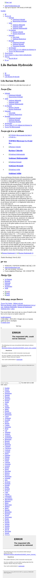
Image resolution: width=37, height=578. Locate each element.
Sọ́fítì (10, 23)
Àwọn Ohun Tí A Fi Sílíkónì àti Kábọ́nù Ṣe (22, 49)
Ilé (5, 14)
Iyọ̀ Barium (12, 30)
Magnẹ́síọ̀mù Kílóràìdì (20, 21)
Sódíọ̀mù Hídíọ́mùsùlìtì (20, 28)
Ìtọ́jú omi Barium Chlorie (8, 305)
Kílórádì (11, 18)
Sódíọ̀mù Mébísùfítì (19, 25)
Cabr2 (12, 309)
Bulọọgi (7, 75)
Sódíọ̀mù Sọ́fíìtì (17, 26)
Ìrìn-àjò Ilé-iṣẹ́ (13, 58)
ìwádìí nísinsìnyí (6, 317)
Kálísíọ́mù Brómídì (19, 42)
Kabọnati (11, 35)
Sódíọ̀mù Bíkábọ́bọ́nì (19, 39)
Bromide (11, 41)
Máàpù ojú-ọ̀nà (18, 303)
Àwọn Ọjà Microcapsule (16, 51)
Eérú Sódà (16, 37)
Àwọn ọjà (8, 16)
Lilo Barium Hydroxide (12, 77)
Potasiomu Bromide (19, 46)
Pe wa (7, 60)
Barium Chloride (18, 32)
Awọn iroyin (9, 53)
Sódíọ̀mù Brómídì (18, 44)
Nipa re (7, 56)
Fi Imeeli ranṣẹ (5, 322)
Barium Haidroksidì (19, 33)
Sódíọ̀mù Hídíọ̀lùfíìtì (10, 307)
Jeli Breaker (12, 48)
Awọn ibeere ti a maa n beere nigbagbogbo (18, 55)
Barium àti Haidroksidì (25, 307)
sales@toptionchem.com (12, 6)
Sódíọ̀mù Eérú (5, 309)
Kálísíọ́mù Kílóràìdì (19, 19)
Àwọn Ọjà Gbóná (6, 303)
